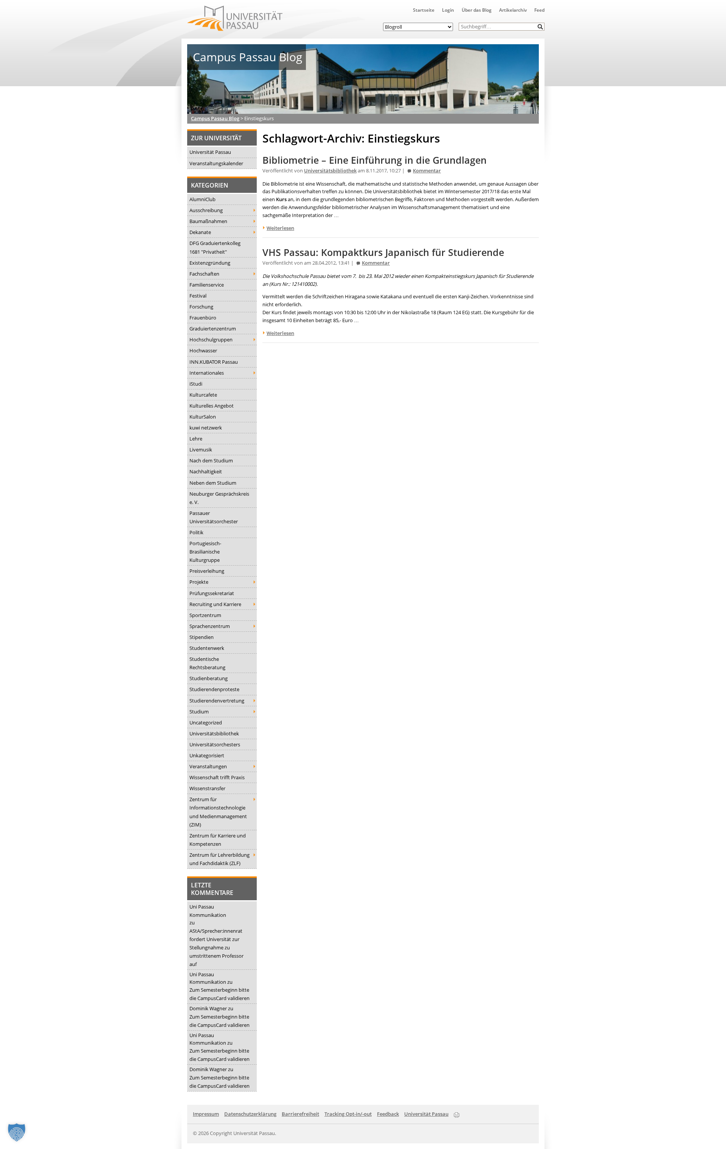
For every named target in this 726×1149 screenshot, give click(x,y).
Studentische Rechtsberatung (207, 663)
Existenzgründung (209, 262)
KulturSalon (202, 416)
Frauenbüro (202, 317)
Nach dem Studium (211, 460)
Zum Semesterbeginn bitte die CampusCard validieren (219, 994)
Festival (197, 295)
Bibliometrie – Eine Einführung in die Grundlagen (374, 160)
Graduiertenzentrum (212, 328)
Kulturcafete (203, 394)
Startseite (423, 10)
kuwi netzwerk (205, 427)
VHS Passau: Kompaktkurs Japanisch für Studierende (383, 252)
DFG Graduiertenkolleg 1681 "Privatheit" (214, 247)
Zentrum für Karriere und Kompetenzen (217, 839)
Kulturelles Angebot (211, 405)
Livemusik (200, 449)
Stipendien (201, 637)
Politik (196, 532)
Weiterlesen (280, 228)
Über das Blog (477, 10)
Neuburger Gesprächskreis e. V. (219, 497)
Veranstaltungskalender (216, 163)
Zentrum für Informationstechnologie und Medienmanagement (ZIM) (218, 812)
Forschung (201, 306)
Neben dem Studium (212, 482)
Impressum (206, 1113)
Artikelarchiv (513, 10)
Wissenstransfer (207, 788)
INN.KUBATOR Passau (213, 361)
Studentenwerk (206, 648)
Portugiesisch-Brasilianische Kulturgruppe (205, 551)
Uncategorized (205, 722)
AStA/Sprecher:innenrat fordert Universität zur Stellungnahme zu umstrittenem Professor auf (216, 947)
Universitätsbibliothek (214, 733)
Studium (199, 711)
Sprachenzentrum (209, 626)
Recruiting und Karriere (215, 604)
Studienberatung (208, 678)
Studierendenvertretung (216, 700)
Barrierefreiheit (300, 1113)
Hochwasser (203, 350)
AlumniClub (202, 199)
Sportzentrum (205, 615)
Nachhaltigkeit (205, 471)
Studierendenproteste (214, 689)
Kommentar (427, 170)
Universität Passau (210, 152)
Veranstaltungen (208, 766)
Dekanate (200, 232)
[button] (540, 27)
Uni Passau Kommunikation (207, 910)
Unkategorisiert (206, 755)
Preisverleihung (206, 571)
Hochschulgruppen (211, 339)
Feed (539, 10)
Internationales (206, 372)
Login (448, 10)
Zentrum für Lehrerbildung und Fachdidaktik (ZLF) (219, 859)
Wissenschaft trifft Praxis (217, 777)
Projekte (198, 581)
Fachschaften (204, 273)
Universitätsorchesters (214, 744)
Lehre (195, 438)
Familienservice (206, 284)
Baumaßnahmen (208, 221)
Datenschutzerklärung (250, 1113)
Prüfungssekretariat (211, 593)
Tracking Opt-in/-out (348, 1113)
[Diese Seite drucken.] (456, 1113)
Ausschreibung (206, 210)
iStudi (195, 383)
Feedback (388, 1113)
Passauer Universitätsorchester (213, 517)
